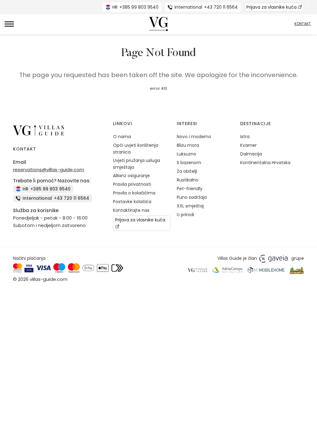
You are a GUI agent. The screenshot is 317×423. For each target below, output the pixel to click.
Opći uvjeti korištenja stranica (135, 148)
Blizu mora (188, 145)
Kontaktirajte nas (131, 210)
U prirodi (185, 215)
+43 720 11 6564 (206, 7)
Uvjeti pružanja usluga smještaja (136, 163)
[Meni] (9, 24)
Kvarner (248, 145)
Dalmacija (251, 154)
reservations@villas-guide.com (48, 169)
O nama (122, 136)
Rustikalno (187, 180)
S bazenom (189, 162)
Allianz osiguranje (131, 175)
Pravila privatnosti (132, 184)
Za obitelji (187, 171)
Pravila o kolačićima (134, 193)
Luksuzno (186, 154)
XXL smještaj (190, 206)
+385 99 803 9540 (135, 7)
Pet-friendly (189, 188)
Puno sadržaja (192, 197)
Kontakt (302, 23)
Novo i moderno (194, 136)
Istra (245, 136)
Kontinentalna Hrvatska (265, 162)
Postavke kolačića (132, 201)
